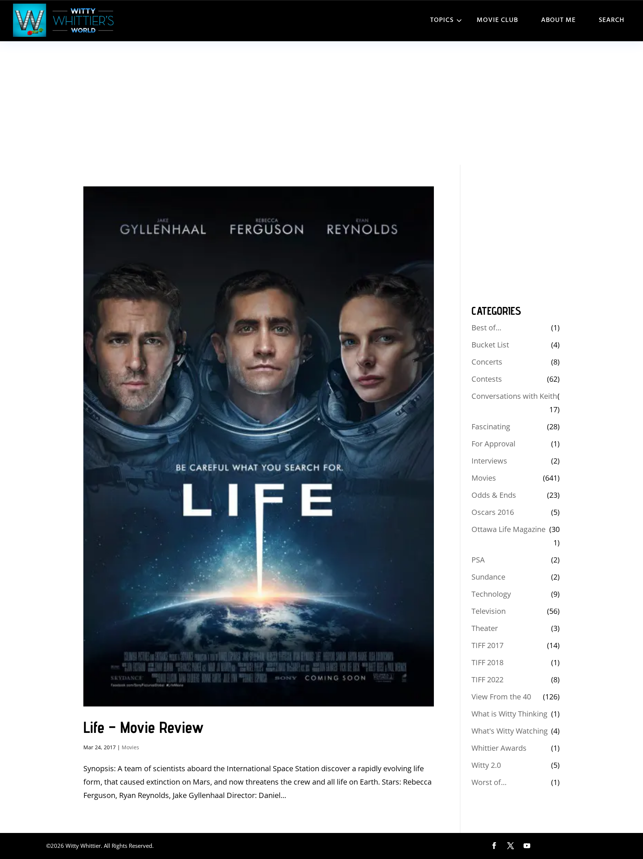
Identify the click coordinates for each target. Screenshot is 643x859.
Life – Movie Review (143, 727)
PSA (478, 560)
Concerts (486, 362)
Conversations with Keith (514, 396)
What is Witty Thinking (509, 714)
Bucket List (490, 345)
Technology (491, 594)
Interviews (489, 461)
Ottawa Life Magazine (508, 529)
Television (488, 611)
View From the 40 (501, 697)
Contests (486, 379)
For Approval (493, 444)
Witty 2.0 (486, 765)
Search (611, 20)
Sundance (488, 577)
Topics (442, 20)
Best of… (486, 328)
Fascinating (490, 427)
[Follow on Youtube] (527, 845)
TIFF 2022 (487, 679)
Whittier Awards (499, 748)
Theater (484, 628)
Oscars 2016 (492, 512)
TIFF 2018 (487, 662)
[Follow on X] (510, 845)
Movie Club (497, 20)
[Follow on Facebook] (494, 845)
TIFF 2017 (487, 645)
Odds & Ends (493, 495)
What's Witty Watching (509, 731)
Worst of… (489, 782)
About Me (558, 20)
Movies (130, 747)
